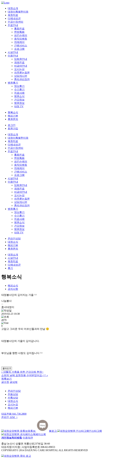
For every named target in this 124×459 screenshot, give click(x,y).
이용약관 (28, 437)
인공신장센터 (15, 21)
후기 (10, 268)
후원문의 (13, 119)
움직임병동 (20, 38)
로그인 (12, 125)
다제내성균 (14, 18)
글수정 (5, 382)
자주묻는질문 (22, 72)
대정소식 (13, 242)
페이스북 (41, 434)
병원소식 (19, 96)
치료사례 (19, 93)
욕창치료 (13, 15)
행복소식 (13, 112)
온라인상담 (14, 238)
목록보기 (6, 378)
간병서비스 (20, 45)
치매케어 (19, 42)
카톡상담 (13, 397)
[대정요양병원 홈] (16, 455)
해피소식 (13, 285)
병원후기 (13, 82)
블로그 (53, 431)
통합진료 (19, 28)
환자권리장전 (22, 79)
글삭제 (13, 382)
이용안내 (13, 55)
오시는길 (19, 69)
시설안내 (13, 52)
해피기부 (13, 115)
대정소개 (13, 8)
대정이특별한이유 (18, 11)
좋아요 (7, 368)
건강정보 (19, 99)
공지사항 (13, 289)
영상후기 (19, 86)
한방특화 (19, 32)
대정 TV (19, 106)
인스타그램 (95, 431)
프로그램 (19, 49)
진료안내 (13, 25)
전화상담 (13, 394)
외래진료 (19, 62)
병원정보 (19, 103)
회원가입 (13, 128)
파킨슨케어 (20, 35)
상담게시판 (20, 76)
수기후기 (19, 89)
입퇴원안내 (20, 59)
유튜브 (32, 431)
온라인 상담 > (9, 417)
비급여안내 (20, 65)
